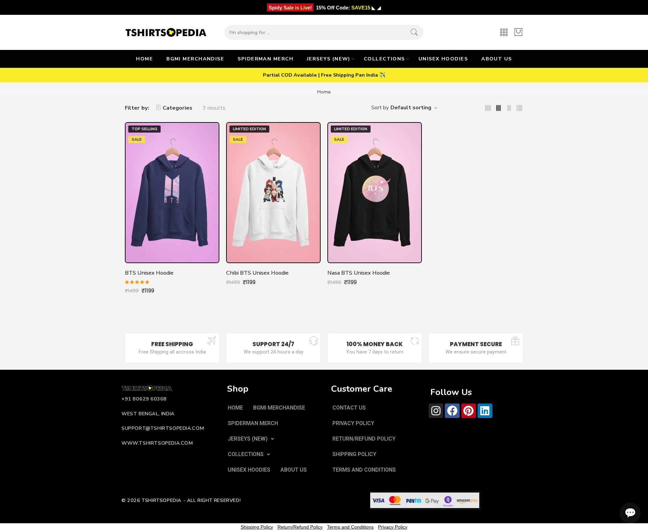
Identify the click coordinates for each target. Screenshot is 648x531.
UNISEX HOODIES (443, 58)
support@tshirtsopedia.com (163, 428)
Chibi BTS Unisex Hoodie (257, 273)
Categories (177, 108)
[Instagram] (436, 410)
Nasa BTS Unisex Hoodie (358, 273)
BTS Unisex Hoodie (149, 273)
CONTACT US (349, 407)
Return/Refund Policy (300, 527)
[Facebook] (452, 410)
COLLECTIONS (384, 58)
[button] (251, 439)
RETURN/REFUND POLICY (364, 439)
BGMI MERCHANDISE (195, 58)
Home (324, 91)
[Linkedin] (485, 410)
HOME (144, 58)
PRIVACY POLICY (353, 423)
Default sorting (410, 107)
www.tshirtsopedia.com (157, 443)
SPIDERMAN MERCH (265, 58)
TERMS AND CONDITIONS (364, 470)
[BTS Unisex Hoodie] (172, 192)
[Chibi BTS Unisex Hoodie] (273, 192)
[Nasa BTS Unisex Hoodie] (374, 192)
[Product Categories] (504, 32)
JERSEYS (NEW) (328, 58)
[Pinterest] (468, 410)
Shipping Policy (257, 527)
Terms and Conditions (350, 527)
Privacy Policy (392, 527)
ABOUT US (496, 58)
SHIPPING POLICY (354, 454)
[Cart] (518, 32)
